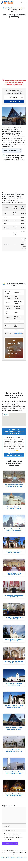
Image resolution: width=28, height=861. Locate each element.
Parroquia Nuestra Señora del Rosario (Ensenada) (14, 750)
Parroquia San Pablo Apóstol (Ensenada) (13, 595)
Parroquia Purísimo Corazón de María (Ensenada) (14, 728)
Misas (4, 8)
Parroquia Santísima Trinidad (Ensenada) (14, 507)
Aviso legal (4, 857)
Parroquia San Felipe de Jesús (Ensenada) (14, 684)
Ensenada (21, 8)
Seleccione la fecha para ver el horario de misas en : (14, 92)
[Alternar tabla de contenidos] (18, 150)
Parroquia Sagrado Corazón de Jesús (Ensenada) (14, 706)
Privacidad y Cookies (14, 857)
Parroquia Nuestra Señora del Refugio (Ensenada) (14, 772)
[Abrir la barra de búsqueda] (21, 2)
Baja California (12, 8)
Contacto (24, 857)
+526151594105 (18, 333)
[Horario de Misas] (7, 2)
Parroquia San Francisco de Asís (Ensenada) (14, 662)
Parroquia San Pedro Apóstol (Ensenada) (14, 573)
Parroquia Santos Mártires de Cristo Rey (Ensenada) (14, 485)
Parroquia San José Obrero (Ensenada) (14, 640)
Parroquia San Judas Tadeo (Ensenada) (14, 617)
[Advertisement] (14, 33)
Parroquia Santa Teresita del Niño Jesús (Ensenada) (14, 529)
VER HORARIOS (15, 101)
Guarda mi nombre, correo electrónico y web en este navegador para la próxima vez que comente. (13, 836)
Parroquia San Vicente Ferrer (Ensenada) (13, 551)
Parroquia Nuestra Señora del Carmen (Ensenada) (14, 794)
